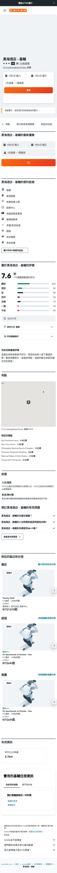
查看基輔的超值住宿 (47, 618)
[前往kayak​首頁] (18, 10)
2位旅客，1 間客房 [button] (14, 83)
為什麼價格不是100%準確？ (17, 850)
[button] (54, 3)
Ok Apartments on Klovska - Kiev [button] (17, 654)
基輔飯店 (11, 805)
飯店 (17, 864)
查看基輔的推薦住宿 (47, 674)
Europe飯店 (26, 864)
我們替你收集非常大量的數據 (18, 845)
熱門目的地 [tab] (27, 784)
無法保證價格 (37, 832)
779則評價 (24, 63)
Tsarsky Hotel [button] (8, 598)
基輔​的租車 (12, 801)
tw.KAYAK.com (6, 864)
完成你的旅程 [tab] (12, 784)
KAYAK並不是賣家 (12, 840)
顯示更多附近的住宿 (47, 564)
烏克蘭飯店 (38, 864)
